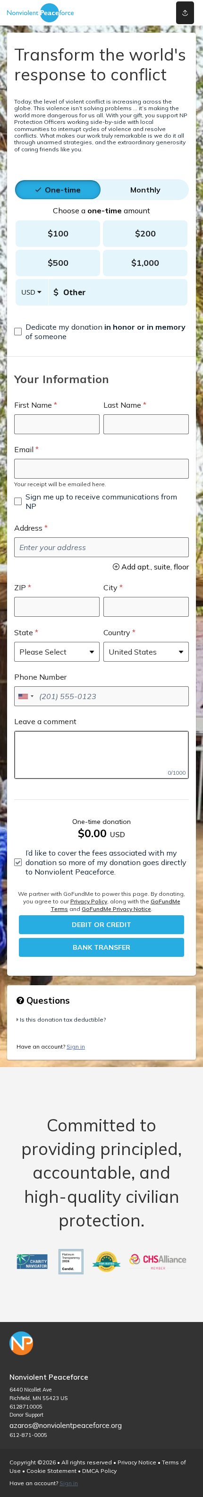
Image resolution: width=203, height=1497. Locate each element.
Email (24, 449)
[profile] (148, 12)
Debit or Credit (101, 924)
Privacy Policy (88, 901)
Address (28, 528)
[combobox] (25, 696)
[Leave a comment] (101, 755)
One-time (63, 189)
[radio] (63, 189)
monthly (145, 189)
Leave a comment (45, 721)
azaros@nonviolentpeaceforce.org (65, 1425)
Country (116, 632)
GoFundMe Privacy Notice (116, 908)
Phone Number (40, 677)
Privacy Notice (137, 1462)
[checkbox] (101, 331)
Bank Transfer (101, 947)
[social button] (185, 12)
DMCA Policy (99, 1470)
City (110, 587)
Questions (47, 1000)
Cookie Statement (51, 1470)
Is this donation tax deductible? (63, 1019)
